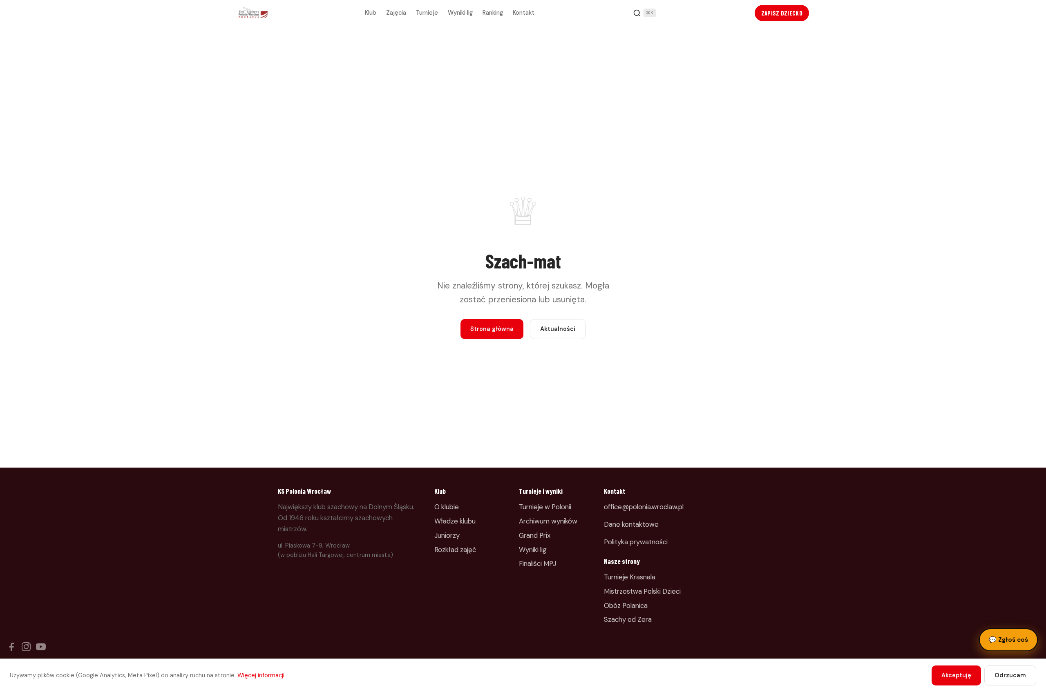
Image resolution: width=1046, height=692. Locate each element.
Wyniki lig (460, 12)
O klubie (446, 506)
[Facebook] (11, 647)
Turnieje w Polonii (545, 506)
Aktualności (557, 329)
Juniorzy (447, 535)
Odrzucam (1010, 675)
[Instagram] (26, 647)
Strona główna (492, 329)
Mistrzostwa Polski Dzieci (642, 591)
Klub (370, 12)
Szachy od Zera (628, 619)
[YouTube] (41, 647)
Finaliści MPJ (537, 563)
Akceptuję (956, 675)
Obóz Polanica (626, 605)
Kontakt (523, 12)
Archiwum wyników (548, 521)
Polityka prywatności (636, 541)
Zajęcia (396, 12)
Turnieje (427, 12)
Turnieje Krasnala (629, 576)
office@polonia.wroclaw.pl (644, 506)
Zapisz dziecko (781, 13)
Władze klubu (455, 521)
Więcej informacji (260, 675)
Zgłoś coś (1008, 640)
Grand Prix (534, 535)
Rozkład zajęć (455, 549)
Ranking (493, 12)
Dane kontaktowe (631, 524)
